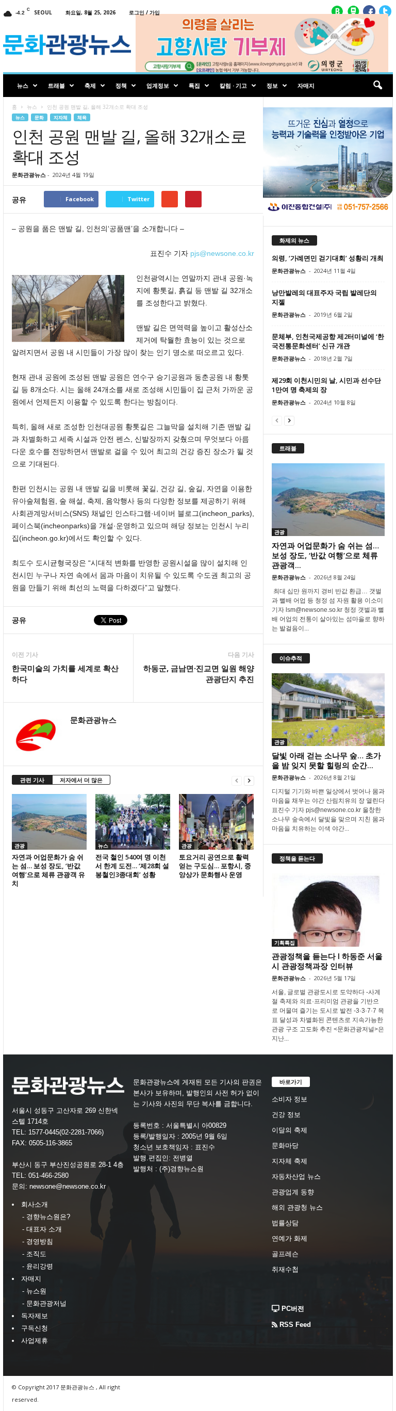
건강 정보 (286, 1114)
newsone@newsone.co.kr (67, 1186)
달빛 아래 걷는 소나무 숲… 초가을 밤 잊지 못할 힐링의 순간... (326, 760)
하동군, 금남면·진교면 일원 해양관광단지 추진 (198, 673)
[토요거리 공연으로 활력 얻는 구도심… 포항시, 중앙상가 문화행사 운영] (216, 822)
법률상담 (285, 1223)
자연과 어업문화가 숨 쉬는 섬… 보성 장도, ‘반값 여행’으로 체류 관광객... (325, 555)
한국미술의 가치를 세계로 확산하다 (65, 673)
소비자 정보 (289, 1099)
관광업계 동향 (293, 1192)
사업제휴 (34, 1340)
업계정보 (157, 85)
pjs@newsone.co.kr (222, 253)
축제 (90, 85)
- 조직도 (34, 1254)
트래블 (56, 85)
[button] (377, 85)
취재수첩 (285, 1269)
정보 (272, 85)
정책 (121, 85)
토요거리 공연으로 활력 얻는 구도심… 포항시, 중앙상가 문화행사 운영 (215, 865)
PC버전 (291, 1308)
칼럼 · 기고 (233, 85)
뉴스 (22, 85)
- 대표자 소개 (42, 1229)
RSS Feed (294, 1324)
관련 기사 (32, 780)
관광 (19, 845)
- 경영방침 (37, 1241)
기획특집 (284, 942)
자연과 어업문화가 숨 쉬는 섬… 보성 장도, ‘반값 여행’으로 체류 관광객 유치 (48, 870)
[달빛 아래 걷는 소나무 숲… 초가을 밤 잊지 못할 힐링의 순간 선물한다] (328, 709)
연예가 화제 (289, 1238)
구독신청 (34, 1328)
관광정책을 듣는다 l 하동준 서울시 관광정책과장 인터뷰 (327, 961)
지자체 (61, 117)
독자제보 (34, 1316)
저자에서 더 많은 (81, 780)
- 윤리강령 (37, 1266)
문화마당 (285, 1145)
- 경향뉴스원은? (46, 1217)
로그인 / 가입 (144, 12)
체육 (82, 117)
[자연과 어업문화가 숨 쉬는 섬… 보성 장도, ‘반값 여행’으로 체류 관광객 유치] (49, 822)
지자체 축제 (289, 1161)
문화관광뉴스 (29, 175)
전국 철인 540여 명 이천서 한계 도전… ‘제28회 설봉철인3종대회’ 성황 (132, 865)
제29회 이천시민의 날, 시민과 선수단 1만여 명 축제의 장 (326, 385)
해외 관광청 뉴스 (297, 1207)
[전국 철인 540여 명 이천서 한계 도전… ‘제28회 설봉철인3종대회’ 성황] (132, 822)
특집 (194, 85)
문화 (39, 117)
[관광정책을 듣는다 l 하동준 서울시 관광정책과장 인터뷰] (328, 910)
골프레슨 (285, 1254)
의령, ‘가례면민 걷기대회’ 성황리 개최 (328, 258)
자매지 (306, 85)
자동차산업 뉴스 (296, 1176)
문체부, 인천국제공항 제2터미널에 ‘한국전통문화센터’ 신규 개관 (328, 341)
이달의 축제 (289, 1130)
